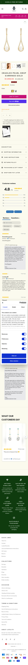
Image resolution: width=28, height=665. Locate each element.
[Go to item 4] (18, 66)
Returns (3, 553)
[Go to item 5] (23, 65)
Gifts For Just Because (7, 598)
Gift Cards (4, 551)
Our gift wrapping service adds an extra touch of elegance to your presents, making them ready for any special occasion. (13, 121)
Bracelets (4, 567)
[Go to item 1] (4, 66)
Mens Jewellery (5, 577)
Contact (3, 543)
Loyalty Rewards (5, 546)
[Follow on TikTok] (14, 639)
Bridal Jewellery (5, 580)
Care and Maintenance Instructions (10, 548)
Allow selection (14, 361)
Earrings (4, 564)
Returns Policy (5, 611)
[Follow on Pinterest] (10, 639)
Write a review (18, 211)
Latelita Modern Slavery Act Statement (11, 614)
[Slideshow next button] (26, 437)
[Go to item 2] (9, 66)
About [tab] (23, 307)
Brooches (4, 574)
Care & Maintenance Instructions (10, 609)
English (13, 646)
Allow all (14, 355)
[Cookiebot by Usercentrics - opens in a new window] (19, 303)
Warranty (4, 624)
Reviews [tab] (6, 218)
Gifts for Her (5, 590)
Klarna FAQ (4, 622)
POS (13, 649)
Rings (3, 572)
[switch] (24, 339)
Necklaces (4, 569)
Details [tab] (14, 307)
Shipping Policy (5, 606)
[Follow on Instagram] (6, 639)
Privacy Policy (5, 617)
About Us (4, 540)
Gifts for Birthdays (6, 588)
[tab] (15, 218)
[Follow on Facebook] (2, 639)
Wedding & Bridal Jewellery (8, 593)
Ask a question (10, 211)
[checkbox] (6, 229)
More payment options (14, 105)
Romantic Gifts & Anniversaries (9, 596)
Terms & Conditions (6, 619)
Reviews (4, 556)
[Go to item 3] (14, 66)
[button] (13, 91)
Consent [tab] (5, 307)
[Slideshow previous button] (2, 437)
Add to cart (14, 96)
